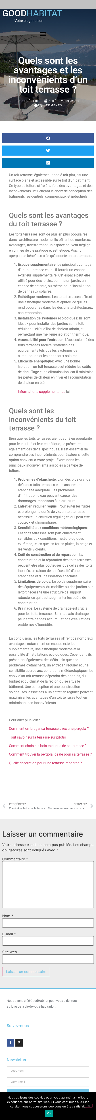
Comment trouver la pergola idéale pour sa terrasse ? (50, 754)
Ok (49, 1113)
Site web (9, 952)
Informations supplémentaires (41, 392)
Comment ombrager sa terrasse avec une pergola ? (49, 728)
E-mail (9, 934)
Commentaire (15, 859)
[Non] (89, 1106)
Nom (7, 916)
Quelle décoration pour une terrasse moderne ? (45, 763)
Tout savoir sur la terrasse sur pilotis (37, 737)
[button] (43, 34)
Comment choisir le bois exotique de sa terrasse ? (48, 746)
